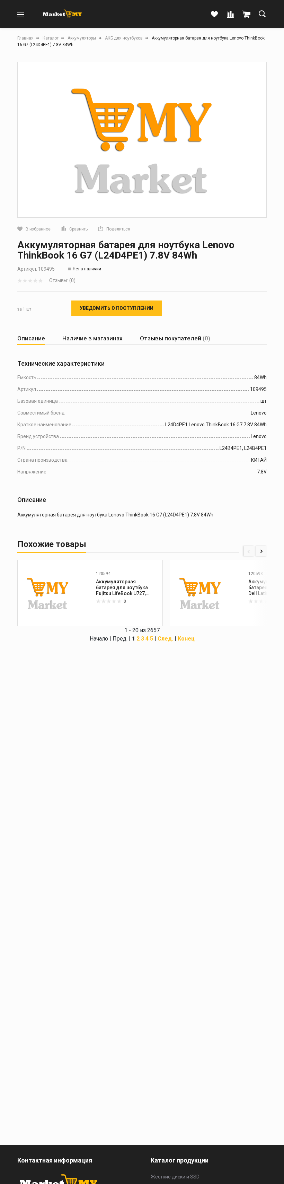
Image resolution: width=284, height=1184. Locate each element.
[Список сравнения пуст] (230, 14)
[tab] (31, 338)
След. (165, 638)
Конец (186, 638)
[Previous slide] (249, 551)
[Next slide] (261, 551)
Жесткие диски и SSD (175, 1176)
